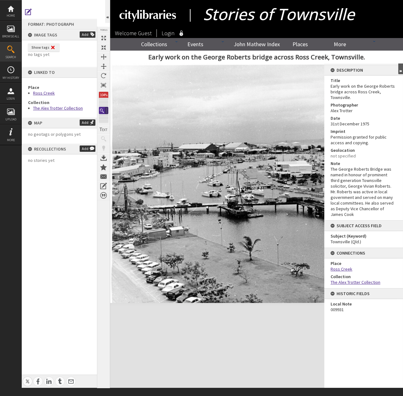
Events (195, 44)
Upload (10, 119)
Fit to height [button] (103, 66)
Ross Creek (44, 93)
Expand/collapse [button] (400, 68)
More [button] (11, 140)
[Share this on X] (27, 378)
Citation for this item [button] (103, 195)
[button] (103, 110)
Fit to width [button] (103, 57)
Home (11, 16)
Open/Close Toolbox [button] (107, 11)
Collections (154, 44)
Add (85, 34)
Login (11, 98)
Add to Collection (103, 167)
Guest (145, 33)
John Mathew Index (257, 44)
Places (300, 44)
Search (10, 57)
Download (103, 157)
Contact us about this (103, 176)
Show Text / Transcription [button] (103, 129)
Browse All (10, 36)
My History (11, 78)
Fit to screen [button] (103, 47)
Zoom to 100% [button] (103, 85)
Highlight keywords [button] (103, 148)
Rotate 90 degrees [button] (103, 75)
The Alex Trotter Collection (58, 108)
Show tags (40, 47)
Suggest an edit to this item (28, 11)
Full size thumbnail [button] (103, 38)
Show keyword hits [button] (103, 139)
